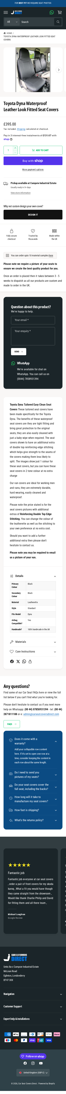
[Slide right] (58, 69)
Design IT (33, 214)
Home (9, 33)
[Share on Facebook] (12, 661)
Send (16, 351)
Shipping (21, 129)
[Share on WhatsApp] (24, 661)
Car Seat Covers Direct (27, 1083)
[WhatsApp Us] (52, 12)
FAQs (9, 724)
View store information (20, 193)
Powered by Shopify (46, 1083)
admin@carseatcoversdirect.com (41, 714)
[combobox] (41, 22)
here (51, 255)
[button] (6, 12)
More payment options (33, 169)
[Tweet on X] (18, 661)
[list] (33, 891)
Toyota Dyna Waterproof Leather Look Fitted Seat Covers (29, 38)
